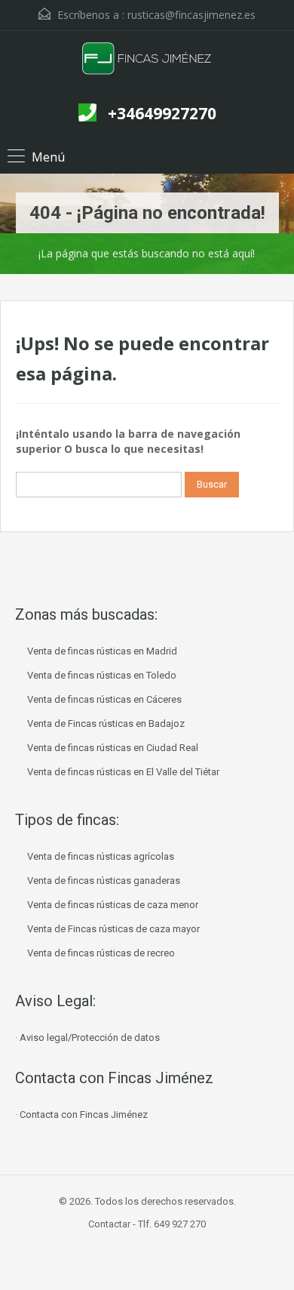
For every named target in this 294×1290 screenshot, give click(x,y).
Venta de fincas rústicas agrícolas (100, 856)
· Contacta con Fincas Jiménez (81, 1114)
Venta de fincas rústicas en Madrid (102, 651)
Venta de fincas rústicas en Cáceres (104, 699)
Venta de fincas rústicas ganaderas (103, 880)
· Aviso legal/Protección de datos (87, 1037)
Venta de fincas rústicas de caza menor (112, 904)
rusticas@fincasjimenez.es (191, 15)
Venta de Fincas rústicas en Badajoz (106, 723)
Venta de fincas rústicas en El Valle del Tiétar (123, 771)
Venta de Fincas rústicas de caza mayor (113, 928)
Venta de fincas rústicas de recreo (101, 953)
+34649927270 (162, 113)
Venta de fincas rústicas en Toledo (101, 675)
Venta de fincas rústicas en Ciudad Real (112, 747)
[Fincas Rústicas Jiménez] (147, 65)
